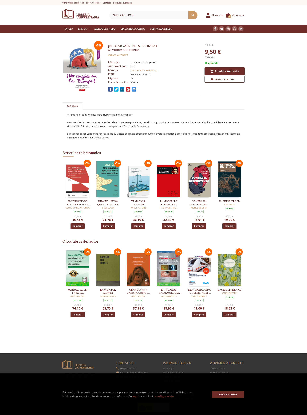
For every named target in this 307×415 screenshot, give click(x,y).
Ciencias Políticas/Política (143, 70)
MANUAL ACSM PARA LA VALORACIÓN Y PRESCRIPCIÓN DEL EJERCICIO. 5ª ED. (77, 292)
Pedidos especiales (219, 372)
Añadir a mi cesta (226, 71)
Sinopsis (72, 106)
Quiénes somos (217, 368)
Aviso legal (168, 368)
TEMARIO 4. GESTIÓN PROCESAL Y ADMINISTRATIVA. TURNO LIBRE (138, 203)
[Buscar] (192, 15)
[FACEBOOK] (215, 28)
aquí (135, 396)
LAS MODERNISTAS (229, 290)
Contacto (107, 2)
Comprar (78, 225)
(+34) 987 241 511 (128, 368)
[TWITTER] (221, 28)
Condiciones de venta (173, 372)
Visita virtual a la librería (73, 2)
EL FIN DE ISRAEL (229, 201)
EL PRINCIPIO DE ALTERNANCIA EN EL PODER (78, 203)
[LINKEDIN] (241, 28)
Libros (82, 29)
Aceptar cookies (227, 394)
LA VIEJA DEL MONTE (108, 291)
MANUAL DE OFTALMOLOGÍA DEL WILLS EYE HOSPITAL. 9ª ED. (168, 292)
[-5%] (77, 179)
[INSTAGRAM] (228, 28)
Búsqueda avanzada (122, 2)
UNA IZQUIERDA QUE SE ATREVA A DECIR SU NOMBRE (108, 203)
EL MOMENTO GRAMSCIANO (168, 203)
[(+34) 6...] (234, 28)
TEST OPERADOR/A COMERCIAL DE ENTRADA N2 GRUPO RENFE (199, 292)
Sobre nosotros (93, 2)
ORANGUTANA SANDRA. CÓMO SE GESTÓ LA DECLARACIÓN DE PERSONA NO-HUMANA (138, 292)
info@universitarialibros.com (134, 372)
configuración (164, 396)
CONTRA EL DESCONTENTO (199, 203)
